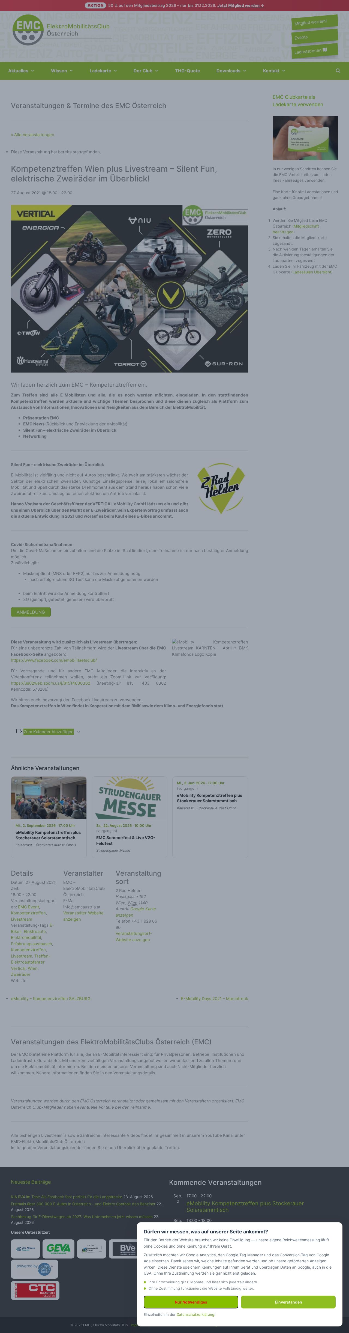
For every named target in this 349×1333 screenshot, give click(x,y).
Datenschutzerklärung (195, 1314)
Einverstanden (288, 1302)
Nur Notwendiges (191, 1302)
